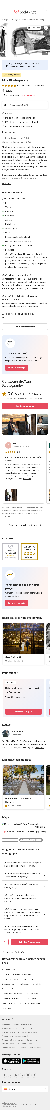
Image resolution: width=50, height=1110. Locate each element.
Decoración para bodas (12, 994)
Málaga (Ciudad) (19, 19)
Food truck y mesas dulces (30, 1003)
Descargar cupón (23, 711)
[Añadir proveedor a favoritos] (46, 28)
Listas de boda (32, 994)
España (12, 1089)
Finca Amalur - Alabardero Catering (19, 800)
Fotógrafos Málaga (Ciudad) (31, 840)
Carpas (5, 989)
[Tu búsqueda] (4, 28)
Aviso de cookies (29, 1032)
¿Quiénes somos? (25, 1044)
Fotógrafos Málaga (10, 840)
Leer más (6, 183)
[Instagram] (22, 1075)
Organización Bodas (10, 998)
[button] (25, 354)
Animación (16, 989)
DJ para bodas (8, 1008)
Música (33, 979)
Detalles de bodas (10, 979)
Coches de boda (9, 984)
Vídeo (24, 979)
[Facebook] (4, 1075)
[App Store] (11, 1063)
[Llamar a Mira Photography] (5, 942)
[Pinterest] (16, 1075)
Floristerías (28, 989)
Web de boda (35, 1048)
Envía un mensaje (16, 367)
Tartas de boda (8, 1003)
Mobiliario (37, 984)
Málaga (5, 19)
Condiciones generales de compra (17, 1028)
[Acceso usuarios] (46, 12)
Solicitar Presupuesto (29, 942)
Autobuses (24, 984)
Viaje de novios (29, 998)
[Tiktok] (33, 1075)
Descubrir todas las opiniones (23, 525)
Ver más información (25, 326)
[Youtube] (28, 1075)
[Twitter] (10, 1075)
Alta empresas (8, 1044)
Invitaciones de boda (22, 974)
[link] (23, 644)
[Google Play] (31, 1063)
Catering (5, 974)
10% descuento (28, 95)
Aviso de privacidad (10, 1032)
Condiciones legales (23, 1024)
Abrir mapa (40, 827)
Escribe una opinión (25, 406)
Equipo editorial (8, 1048)
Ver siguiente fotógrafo (13, 952)
